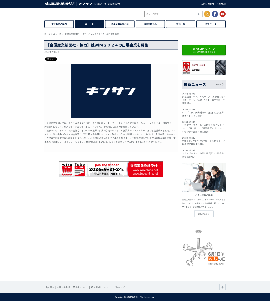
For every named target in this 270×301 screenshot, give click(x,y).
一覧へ (218, 84)
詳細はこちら (204, 213)
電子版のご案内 (59, 24)
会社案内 (49, 287)
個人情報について (100, 287)
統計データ (210, 24)
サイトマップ (118, 287)
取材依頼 (221, 3)
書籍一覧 (180, 24)
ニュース (89, 24)
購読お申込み (150, 24)
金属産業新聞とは (120, 24)
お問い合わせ (207, 3)
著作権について (80, 287)
